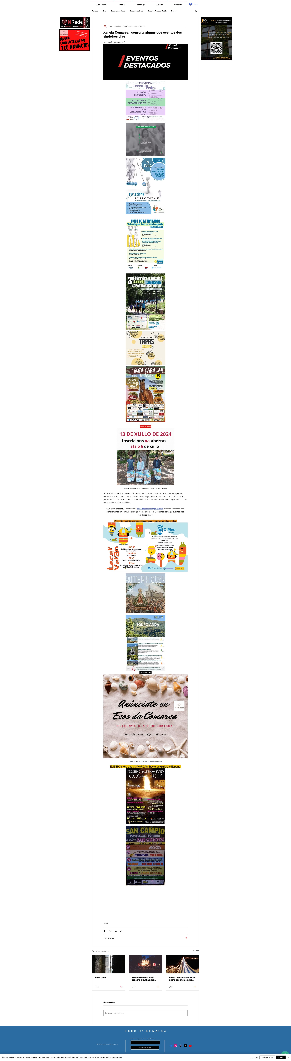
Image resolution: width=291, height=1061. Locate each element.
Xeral (105, 11)
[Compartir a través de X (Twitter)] (110, 931)
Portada (95, 11)
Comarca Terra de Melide (157, 11)
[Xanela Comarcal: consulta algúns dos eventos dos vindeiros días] (182, 964)
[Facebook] (170, 1045)
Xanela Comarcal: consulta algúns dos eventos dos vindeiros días (182, 978)
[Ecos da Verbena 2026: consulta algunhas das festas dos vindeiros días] (145, 964)
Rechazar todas (267, 1057)
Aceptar (281, 1057)
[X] (185, 1045)
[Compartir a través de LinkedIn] (116, 931)
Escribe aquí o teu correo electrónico (143, 1039)
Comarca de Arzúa (118, 11)
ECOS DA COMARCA (146, 1031)
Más (172, 11)
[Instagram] (175, 1045)
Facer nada (100, 977)
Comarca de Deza (136, 11)
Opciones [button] (254, 1057)
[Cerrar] (288, 1057)
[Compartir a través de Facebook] (104, 931)
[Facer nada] (108, 964)
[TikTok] (180, 1045)
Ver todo (196, 951)
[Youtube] (190, 1045)
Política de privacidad (114, 1057)
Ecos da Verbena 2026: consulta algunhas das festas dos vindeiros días (144, 978)
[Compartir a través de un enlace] (121, 931)
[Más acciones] (186, 26)
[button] (196, 11)
